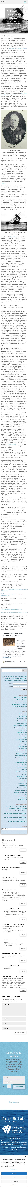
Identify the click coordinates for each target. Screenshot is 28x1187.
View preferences (14, 1181)
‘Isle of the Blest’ (12, 444)
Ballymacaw (22, 716)
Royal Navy (21, 781)
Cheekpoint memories (18, 725)
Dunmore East (20, 732)
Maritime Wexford (19, 762)
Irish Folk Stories (20, 753)
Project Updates (20, 771)
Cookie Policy (13, 1184)
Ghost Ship (22, 744)
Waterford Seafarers (19, 792)
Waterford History (19, 790)
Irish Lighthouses (19, 757)
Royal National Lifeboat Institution (18, 48)
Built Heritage (20, 720)
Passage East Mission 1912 (20, 821)
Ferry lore (22, 737)
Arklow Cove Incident (21, 699)
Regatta (23, 774)
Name (11, 683)
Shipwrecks (10, 25)
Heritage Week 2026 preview (19, 704)
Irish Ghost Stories (20, 755)
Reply (23, 850)
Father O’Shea (13, 236)
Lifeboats (17, 23)
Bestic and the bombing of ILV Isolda (17, 810)
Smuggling (22, 785)
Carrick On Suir (21, 723)
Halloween (21, 748)
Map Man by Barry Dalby (20, 697)
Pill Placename (21, 767)
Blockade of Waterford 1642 (20, 702)
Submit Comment (21, 1032)
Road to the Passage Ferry (20, 706)
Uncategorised (20, 787)
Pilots (22, 769)
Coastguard (10, 23)
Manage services (13, 1169)
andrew (10, 21)
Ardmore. (3, 183)
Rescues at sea (20, 776)
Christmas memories (19, 727)
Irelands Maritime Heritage (17, 750)
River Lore (21, 778)
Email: (11, 686)
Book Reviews (20, 718)
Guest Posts (21, 746)
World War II (21, 799)
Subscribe (19, 1087)
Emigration (21, 734)
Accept (14, 1173)
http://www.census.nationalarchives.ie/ (12, 609)
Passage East (20, 764)
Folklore (22, 741)
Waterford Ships (20, 794)
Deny (14, 1177)
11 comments (17, 27)
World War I (21, 797)
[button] (26, 1157)
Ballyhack (21, 713)
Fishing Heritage (20, 739)
